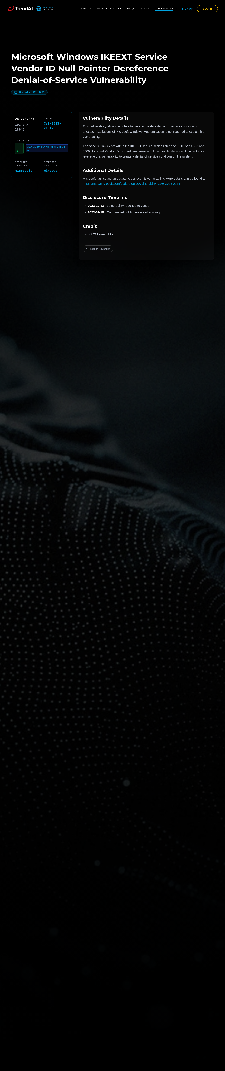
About (86, 8)
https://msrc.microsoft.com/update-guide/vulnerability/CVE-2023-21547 (132, 183)
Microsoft (23, 171)
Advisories (164, 8)
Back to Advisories (100, 248)
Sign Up (187, 8)
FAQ (131, 8)
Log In (207, 8)
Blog (144, 8)
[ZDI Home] (30, 8)
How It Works (109, 8)
